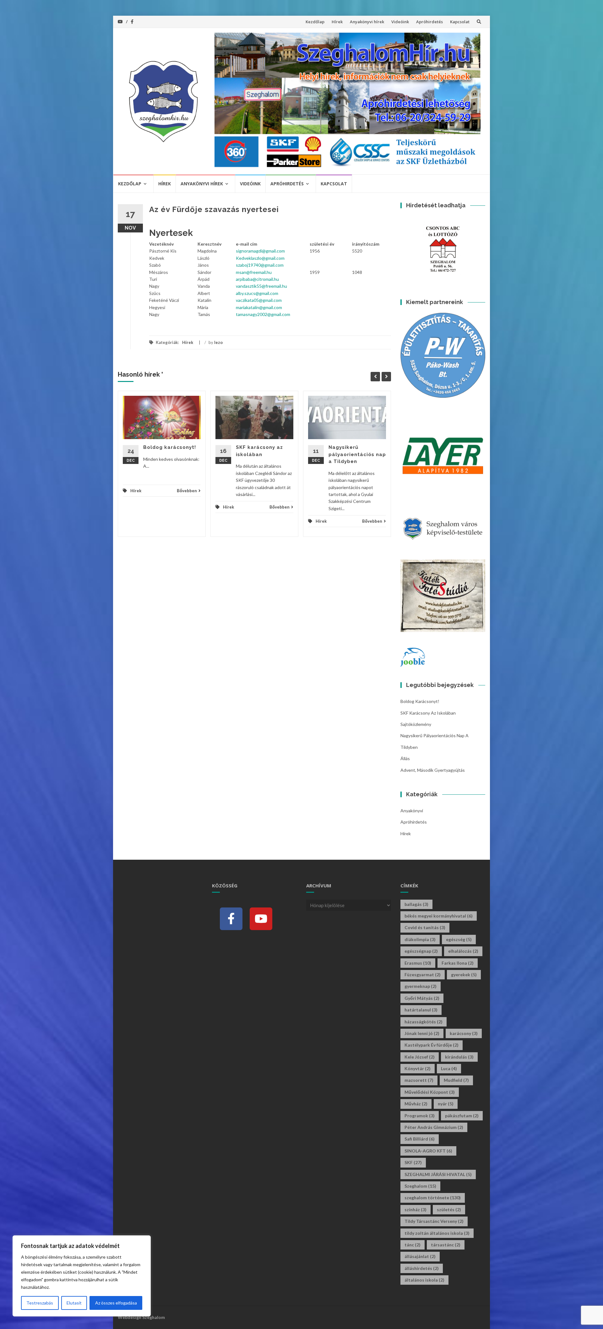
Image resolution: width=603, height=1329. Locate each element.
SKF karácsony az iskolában (428, 713)
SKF (413, 1162)
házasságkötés (424, 1021)
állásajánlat (420, 1256)
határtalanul (421, 1009)
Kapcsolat (460, 22)
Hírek (337, 22)
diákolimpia (420, 939)
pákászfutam (462, 1115)
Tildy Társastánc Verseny (434, 1221)
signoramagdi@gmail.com (260, 250)
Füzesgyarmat (423, 974)
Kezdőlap (315, 22)
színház (415, 1209)
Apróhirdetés (429, 22)
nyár (446, 1103)
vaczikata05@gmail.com (259, 300)
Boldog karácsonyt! (169, 447)
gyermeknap (421, 986)
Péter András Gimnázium (434, 1127)
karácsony (464, 1033)
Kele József (420, 1056)
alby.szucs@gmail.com (257, 293)
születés (449, 1209)
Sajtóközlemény (415, 724)
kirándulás (459, 1056)
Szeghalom (420, 1186)
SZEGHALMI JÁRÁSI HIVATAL (438, 1174)
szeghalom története (433, 1197)
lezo (218, 342)
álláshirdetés (422, 1268)
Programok (420, 1115)
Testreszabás (39, 1302)
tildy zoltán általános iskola (437, 1233)
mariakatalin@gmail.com (259, 307)
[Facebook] (231, 918)
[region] (82, 1275)
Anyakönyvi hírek (367, 22)
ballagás (416, 904)
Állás (405, 758)
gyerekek (464, 974)
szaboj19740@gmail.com (260, 265)
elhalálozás (463, 951)
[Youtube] (261, 918)
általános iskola (424, 1280)
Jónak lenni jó (422, 1033)
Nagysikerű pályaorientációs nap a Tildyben (357, 454)
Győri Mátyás (422, 998)
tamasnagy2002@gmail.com (263, 314)
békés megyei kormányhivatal (439, 915)
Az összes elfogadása (116, 1302)
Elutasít (74, 1302)
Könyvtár (418, 1068)
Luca (449, 1068)
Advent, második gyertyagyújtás (432, 770)
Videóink (400, 22)
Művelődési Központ (430, 1092)
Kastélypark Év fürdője (432, 1045)
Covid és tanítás (425, 927)
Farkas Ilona (458, 963)
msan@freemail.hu (254, 272)
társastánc (445, 1244)
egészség (459, 939)
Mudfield (456, 1080)
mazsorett (419, 1080)
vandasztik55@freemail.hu (261, 286)
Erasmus (418, 963)
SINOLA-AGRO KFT (428, 1150)
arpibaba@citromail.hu (257, 279)
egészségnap (421, 951)
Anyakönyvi (411, 810)
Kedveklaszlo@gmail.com (260, 258)
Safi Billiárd (420, 1138)
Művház (416, 1103)
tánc (413, 1244)
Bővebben (187, 490)
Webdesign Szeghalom (141, 1317)
